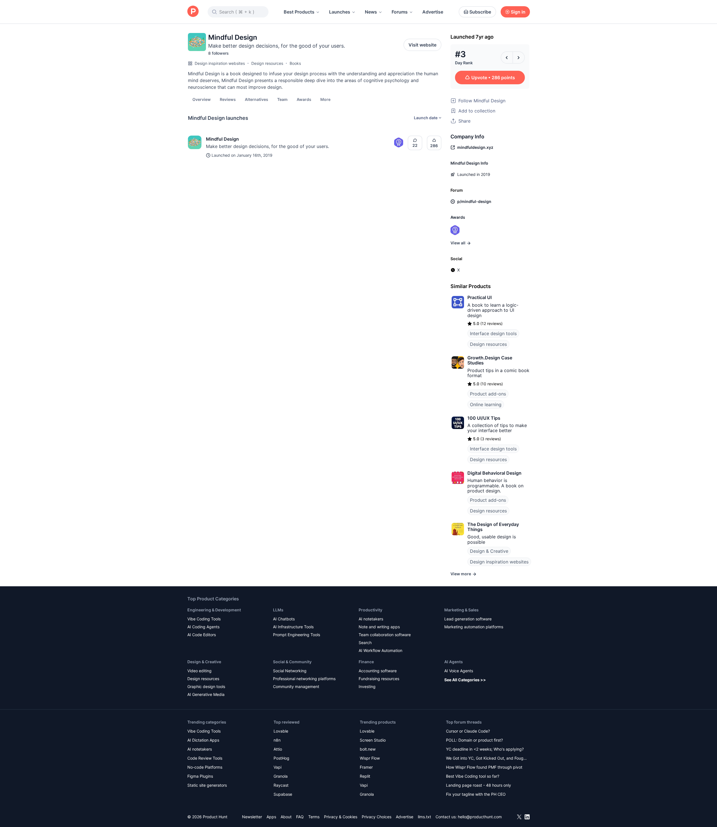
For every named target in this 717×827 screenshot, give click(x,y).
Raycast (281, 785)
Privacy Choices (376, 816)
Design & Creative (489, 551)
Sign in (518, 12)
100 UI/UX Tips (483, 418)
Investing (367, 686)
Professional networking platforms (304, 678)
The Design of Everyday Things (493, 526)
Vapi (277, 767)
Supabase (283, 794)
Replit (365, 776)
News (371, 12)
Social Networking (290, 670)
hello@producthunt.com (480, 816)
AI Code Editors (201, 634)
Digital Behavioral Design (494, 473)
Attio (278, 749)
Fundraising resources (379, 678)
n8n (277, 740)
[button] (325, 99)
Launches (339, 12)
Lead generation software (468, 618)
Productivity (370, 609)
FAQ (300, 816)
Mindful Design (222, 139)
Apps (271, 816)
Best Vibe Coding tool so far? (472, 776)
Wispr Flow (370, 758)
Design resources (267, 63)
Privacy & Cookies (340, 816)
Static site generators (207, 785)
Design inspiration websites (220, 63)
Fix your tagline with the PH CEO (476, 794)
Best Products (299, 12)
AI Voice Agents (458, 670)
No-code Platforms (204, 767)
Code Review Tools (204, 758)
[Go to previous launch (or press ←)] (506, 57)
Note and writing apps (379, 626)
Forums (400, 12)
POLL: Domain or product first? (474, 740)
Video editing (199, 670)
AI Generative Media (206, 694)
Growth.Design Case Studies (489, 360)
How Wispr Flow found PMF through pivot (484, 767)
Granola (281, 776)
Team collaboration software (385, 634)
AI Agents (453, 661)
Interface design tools (493, 333)
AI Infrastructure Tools (293, 626)
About (286, 816)
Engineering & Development (214, 609)
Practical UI (479, 297)
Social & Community (292, 661)
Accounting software (378, 670)
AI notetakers (371, 618)
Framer (366, 767)
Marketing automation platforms (473, 626)
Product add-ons (488, 394)
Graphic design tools (206, 686)
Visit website (422, 45)
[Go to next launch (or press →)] (518, 57)
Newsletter (252, 816)
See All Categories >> (465, 679)
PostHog (281, 758)
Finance (366, 661)
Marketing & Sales (461, 609)
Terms (313, 816)
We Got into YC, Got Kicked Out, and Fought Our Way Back (486, 759)
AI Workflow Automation (380, 650)
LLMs (278, 609)
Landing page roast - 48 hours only (478, 785)
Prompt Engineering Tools (296, 634)
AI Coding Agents (203, 626)
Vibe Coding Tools (204, 618)
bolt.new (368, 749)
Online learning (485, 404)
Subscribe (480, 12)
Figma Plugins (200, 776)
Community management (296, 686)
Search (365, 642)
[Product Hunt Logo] (193, 12)
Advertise (432, 12)
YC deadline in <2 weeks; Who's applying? (485, 749)
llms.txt (424, 816)
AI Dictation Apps (203, 740)
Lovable (281, 731)
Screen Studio (373, 740)
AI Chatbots (284, 618)
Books (295, 63)
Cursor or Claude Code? (468, 731)
